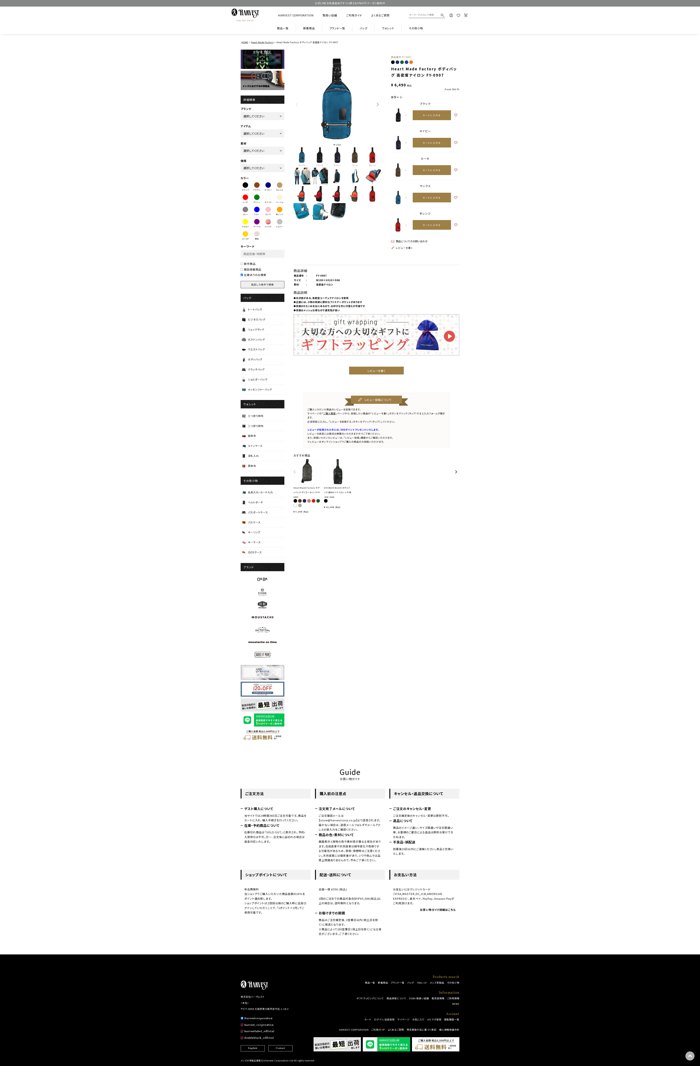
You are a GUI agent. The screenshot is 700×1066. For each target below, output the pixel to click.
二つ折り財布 (256, 426)
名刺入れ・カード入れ (260, 492)
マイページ (403, 1019)
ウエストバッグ (256, 349)
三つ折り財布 (256, 416)
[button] (294, 473)
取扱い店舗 (330, 15)
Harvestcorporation (258, 1018)
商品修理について (396, 998)
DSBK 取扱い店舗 (419, 998)
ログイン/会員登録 (384, 1019)
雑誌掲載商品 (252, 269)
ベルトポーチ (255, 502)
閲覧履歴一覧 (451, 1019)
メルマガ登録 (434, 1019)
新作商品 (250, 264)
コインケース (255, 446)
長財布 (252, 436)
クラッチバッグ (256, 369)
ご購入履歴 (329, 413)
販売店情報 (438, 998)
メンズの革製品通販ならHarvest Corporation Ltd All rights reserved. (278, 1060)
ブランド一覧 (397, 982)
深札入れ (253, 456)
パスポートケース (258, 512)
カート (367, 1019)
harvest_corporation (259, 1025)
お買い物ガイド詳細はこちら (438, 910)
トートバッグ (255, 309)
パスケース (254, 522)
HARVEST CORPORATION (296, 15)
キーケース (254, 542)
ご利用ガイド (354, 15)
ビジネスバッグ (256, 319)
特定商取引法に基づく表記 (421, 1029)
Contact (280, 1048)
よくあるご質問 (380, 15)
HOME (245, 42)
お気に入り (418, 1019)
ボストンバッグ (256, 339)
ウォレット (422, 982)
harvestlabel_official (259, 1031)
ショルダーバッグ (257, 379)
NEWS (455, 1003)
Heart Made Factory (262, 42)
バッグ (410, 982)
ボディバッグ (255, 359)
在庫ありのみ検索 (255, 275)
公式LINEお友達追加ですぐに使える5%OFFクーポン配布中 (350, 3)
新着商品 (309, 28)
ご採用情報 (453, 998)
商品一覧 (283, 28)
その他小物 (453, 982)
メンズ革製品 (437, 982)
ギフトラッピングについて (370, 998)
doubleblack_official (259, 1038)
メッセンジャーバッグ (260, 389)
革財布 (252, 466)
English (252, 1048)
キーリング (254, 532)
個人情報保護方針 (449, 1029)
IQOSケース (255, 552)
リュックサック (256, 329)
